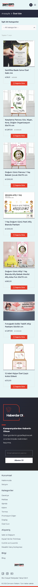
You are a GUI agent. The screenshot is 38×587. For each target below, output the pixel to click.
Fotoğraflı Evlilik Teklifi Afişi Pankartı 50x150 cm (18, 325)
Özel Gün (6, 524)
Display (5, 520)
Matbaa (5, 500)
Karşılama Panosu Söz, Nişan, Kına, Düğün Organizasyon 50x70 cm (19, 123)
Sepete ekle (20, 83)
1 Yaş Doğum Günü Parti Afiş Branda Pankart (18, 223)
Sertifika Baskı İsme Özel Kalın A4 (17, 71)
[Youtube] (12, 574)
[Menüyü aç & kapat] (35, 4)
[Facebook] (3, 573)
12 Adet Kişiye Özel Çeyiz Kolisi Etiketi (16, 374)
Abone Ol (18, 460)
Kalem (4, 508)
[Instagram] (7, 573)
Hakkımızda (6, 480)
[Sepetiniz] (31, 5)
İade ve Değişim (8, 535)
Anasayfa (6, 14)
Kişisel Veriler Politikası (11, 539)
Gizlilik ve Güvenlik (10, 543)
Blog (3, 558)
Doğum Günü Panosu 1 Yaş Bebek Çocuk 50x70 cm (17, 173)
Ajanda (4, 504)
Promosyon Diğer (9, 516)
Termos (5, 512)
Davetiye (5, 495)
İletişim (5, 484)
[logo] (8, 5)
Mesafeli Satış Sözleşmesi (12, 547)
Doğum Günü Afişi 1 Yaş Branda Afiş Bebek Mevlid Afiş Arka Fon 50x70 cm (17, 274)
